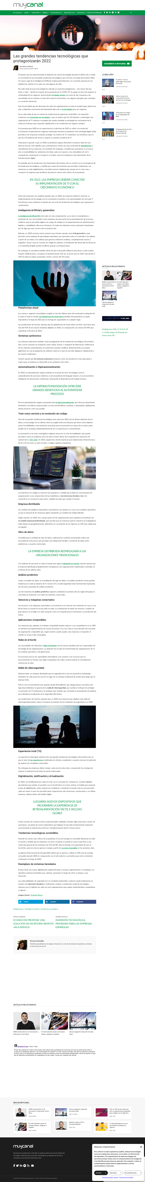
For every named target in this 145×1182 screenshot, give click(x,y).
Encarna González (37, 941)
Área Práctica (69, 12)
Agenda (44, 12)
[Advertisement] (54, 980)
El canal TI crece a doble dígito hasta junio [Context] (123, 81)
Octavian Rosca (37, 895)
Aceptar (99, 1173)
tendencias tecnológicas (50, 909)
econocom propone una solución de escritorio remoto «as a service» (33, 924)
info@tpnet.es (107, 329)
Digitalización (19, 909)
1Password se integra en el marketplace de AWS (123, 114)
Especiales (81, 12)
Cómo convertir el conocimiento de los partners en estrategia (123, 98)
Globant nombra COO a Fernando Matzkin (76, 1123)
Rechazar (113, 1173)
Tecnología (35, 12)
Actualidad (17, 12)
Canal (26, 12)
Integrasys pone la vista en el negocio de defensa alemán (123, 131)
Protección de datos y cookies (110, 1177)
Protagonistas (55, 12)
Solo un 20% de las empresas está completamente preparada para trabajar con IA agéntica (119, 1111)
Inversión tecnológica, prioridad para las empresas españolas (74, 924)
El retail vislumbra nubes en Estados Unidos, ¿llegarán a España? (38, 1125)
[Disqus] (54, 1067)
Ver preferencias (131, 1173)
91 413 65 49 (122, 329)
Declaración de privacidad (126, 1177)
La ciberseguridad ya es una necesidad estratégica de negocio (118, 1125)
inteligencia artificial (33, 909)
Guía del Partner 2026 (94, 12)
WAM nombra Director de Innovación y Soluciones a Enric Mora (39, 1111)
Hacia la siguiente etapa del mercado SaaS (78, 1110)
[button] (141, 1147)
